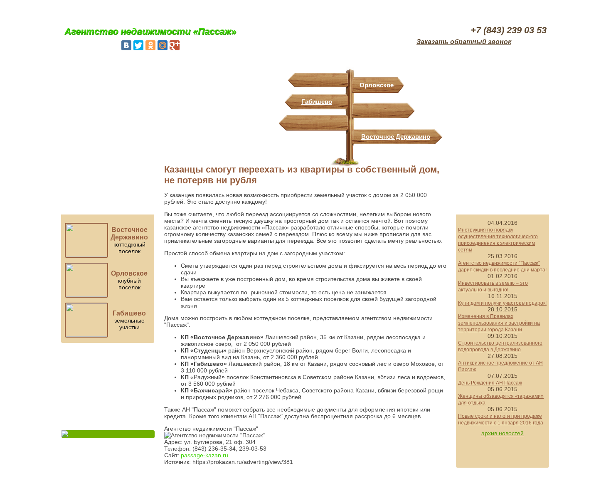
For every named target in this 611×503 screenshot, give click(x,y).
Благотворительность (108, 386)
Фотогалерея (173, 9)
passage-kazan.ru (204, 455)
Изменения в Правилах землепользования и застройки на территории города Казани (499, 323)
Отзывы (222, 9)
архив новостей (502, 433)
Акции (480, 9)
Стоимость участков (108, 178)
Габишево (316, 101)
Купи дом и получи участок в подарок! (502, 303)
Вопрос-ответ (108, 416)
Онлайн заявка (502, 178)
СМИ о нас (431, 9)
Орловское (377, 85)
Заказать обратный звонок (463, 41)
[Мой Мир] (163, 45)
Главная (79, 9)
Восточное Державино (395, 136)
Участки (125, 9)
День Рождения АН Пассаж (490, 383)
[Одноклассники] (150, 45)
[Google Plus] (175, 45)
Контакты (529, 9)
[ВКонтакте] (126, 45)
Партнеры (382, 9)
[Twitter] (138, 45)
